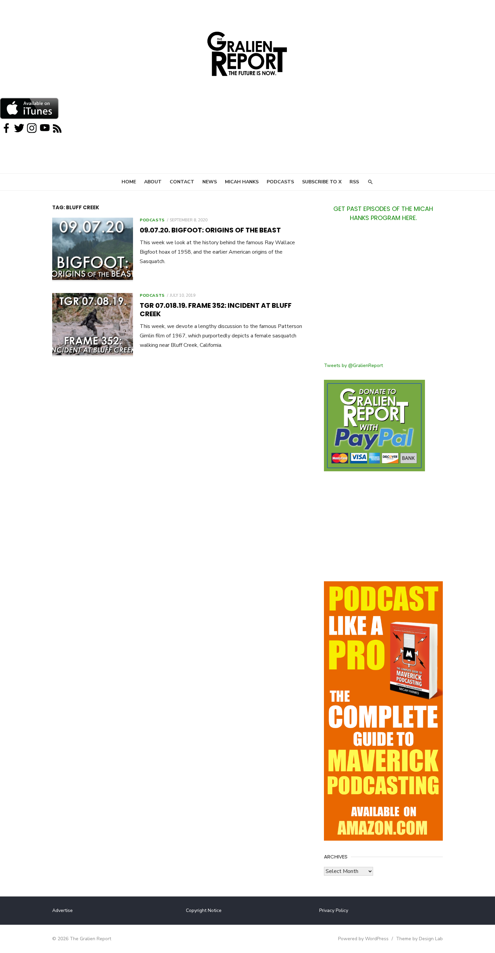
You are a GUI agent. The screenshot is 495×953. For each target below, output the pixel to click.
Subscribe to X (321, 182)
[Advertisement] (383, 296)
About (153, 182)
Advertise (62, 910)
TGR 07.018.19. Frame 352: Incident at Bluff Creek (216, 310)
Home (129, 182)
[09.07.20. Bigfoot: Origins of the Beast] (92, 249)
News (209, 182)
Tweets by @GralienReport (353, 365)
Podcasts (280, 182)
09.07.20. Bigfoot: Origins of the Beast (210, 230)
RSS (354, 182)
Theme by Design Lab (419, 939)
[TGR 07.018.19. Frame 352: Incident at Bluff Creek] (92, 325)
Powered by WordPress (363, 939)
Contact (182, 182)
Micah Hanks (242, 182)
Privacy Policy (333, 910)
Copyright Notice (204, 910)
